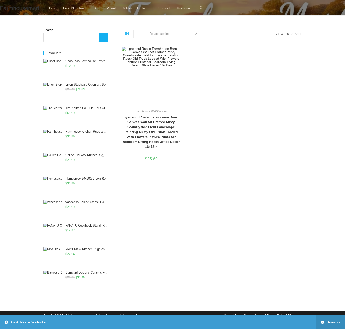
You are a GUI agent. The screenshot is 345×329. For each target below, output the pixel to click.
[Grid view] (127, 34)
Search (48, 30)
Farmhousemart (19, 8)
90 (292, 33)
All (299, 33)
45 (287, 33)
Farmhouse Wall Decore (151, 111)
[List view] (137, 34)
